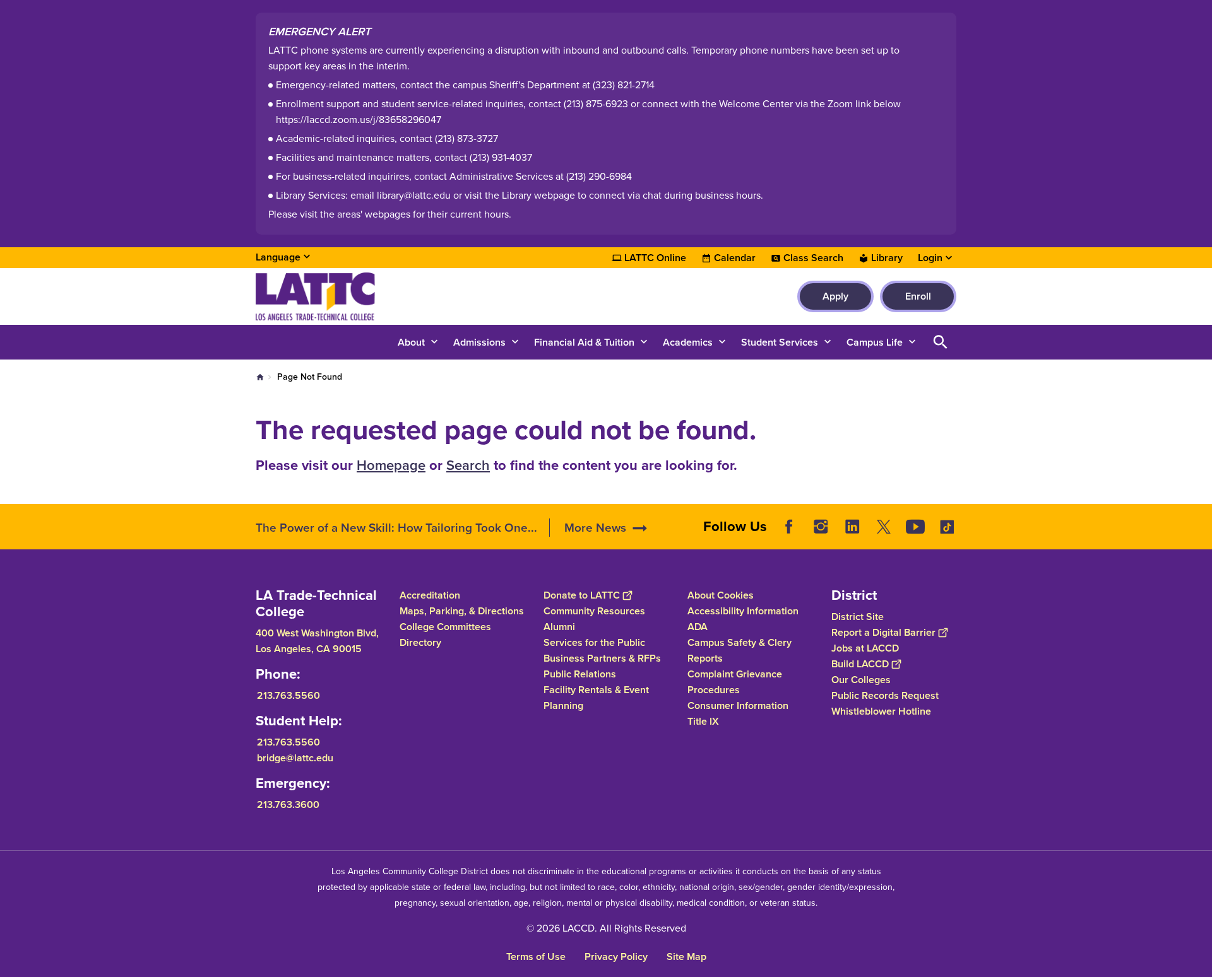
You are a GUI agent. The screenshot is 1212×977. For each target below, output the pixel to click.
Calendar (735, 258)
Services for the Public (594, 642)
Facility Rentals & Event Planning (596, 697)
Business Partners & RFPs (602, 658)
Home (260, 377)
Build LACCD (860, 664)
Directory (420, 642)
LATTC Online (655, 258)
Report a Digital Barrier (883, 632)
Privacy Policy (616, 956)
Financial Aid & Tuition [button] (584, 342)
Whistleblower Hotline (881, 711)
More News (595, 527)
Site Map (686, 956)
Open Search (940, 342)
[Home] (392, 296)
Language (278, 257)
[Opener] (1199, 536)
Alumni (559, 626)
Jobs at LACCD (865, 648)
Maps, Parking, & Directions (462, 611)
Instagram (820, 526)
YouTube (915, 526)
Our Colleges (861, 679)
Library (887, 258)
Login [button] (930, 258)
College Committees (445, 626)
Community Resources (594, 611)
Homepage (391, 465)
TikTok (946, 526)
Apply (835, 296)
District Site (857, 616)
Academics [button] (688, 342)
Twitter (883, 526)
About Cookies (720, 595)
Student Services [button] (779, 342)
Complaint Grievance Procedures (734, 682)
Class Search (813, 258)
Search (468, 465)
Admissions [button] (479, 342)
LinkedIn (852, 526)
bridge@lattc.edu (295, 758)
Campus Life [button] (875, 342)
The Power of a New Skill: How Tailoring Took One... (396, 527)
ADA (697, 626)
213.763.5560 (288, 695)
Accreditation (430, 595)
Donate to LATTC (582, 595)
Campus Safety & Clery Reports (739, 650)
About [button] (411, 342)
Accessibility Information (743, 611)
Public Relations (580, 674)
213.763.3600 (288, 804)
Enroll (918, 296)
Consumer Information (737, 705)
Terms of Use (536, 956)
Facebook (789, 526)
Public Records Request (885, 695)
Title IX (703, 721)
